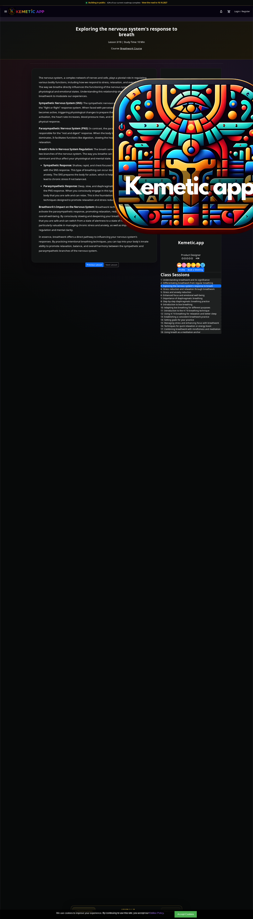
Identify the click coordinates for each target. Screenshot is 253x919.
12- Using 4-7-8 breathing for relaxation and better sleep (189, 313)
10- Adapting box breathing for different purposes (185, 307)
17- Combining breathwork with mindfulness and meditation (190, 329)
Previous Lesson (94, 264)
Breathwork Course (131, 48)
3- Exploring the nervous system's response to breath (187, 286)
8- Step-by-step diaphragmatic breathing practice (185, 301)
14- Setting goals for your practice (177, 319)
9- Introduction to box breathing (176, 304)
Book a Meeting (195, 269)
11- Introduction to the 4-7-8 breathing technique (185, 310)
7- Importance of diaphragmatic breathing (181, 298)
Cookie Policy (156, 913)
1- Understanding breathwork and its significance (185, 279)
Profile (182, 269)
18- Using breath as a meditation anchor (180, 332)
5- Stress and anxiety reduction (176, 292)
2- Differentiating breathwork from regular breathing (187, 283)
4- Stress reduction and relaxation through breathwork (187, 289)
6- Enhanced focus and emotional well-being (183, 295)
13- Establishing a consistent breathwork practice (185, 316)
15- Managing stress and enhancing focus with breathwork (190, 323)
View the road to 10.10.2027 (154, 2)
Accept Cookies (185, 914)
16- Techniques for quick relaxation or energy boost (186, 326)
